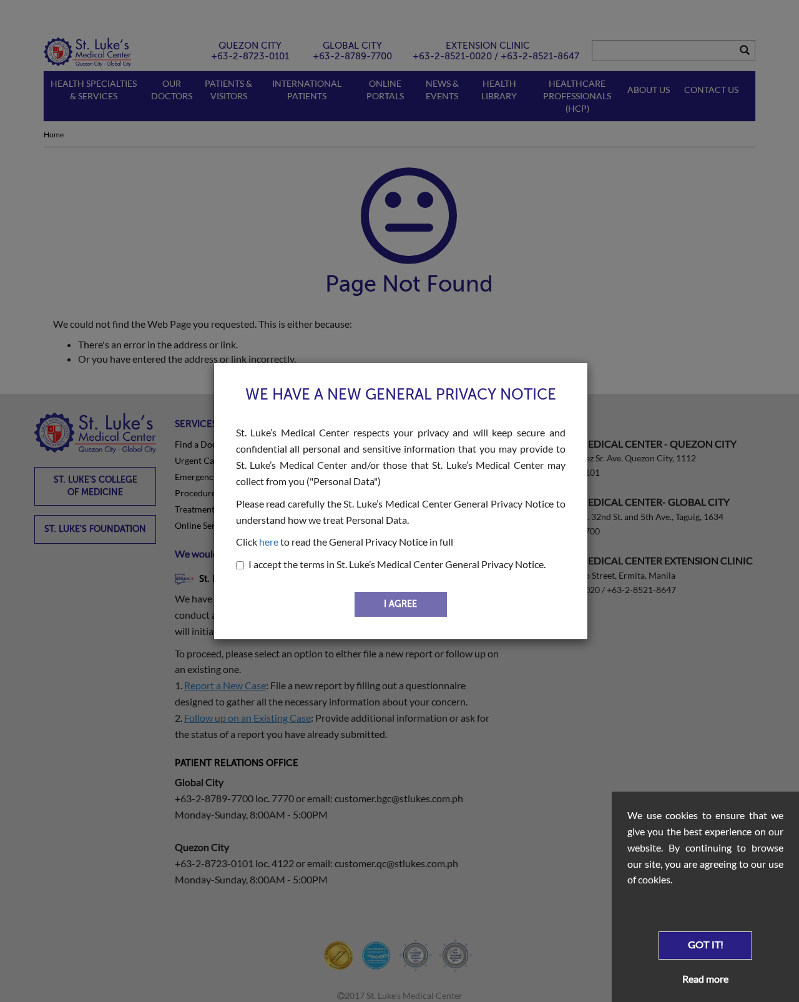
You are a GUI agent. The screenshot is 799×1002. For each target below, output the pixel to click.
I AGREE (400, 604)
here (268, 542)
